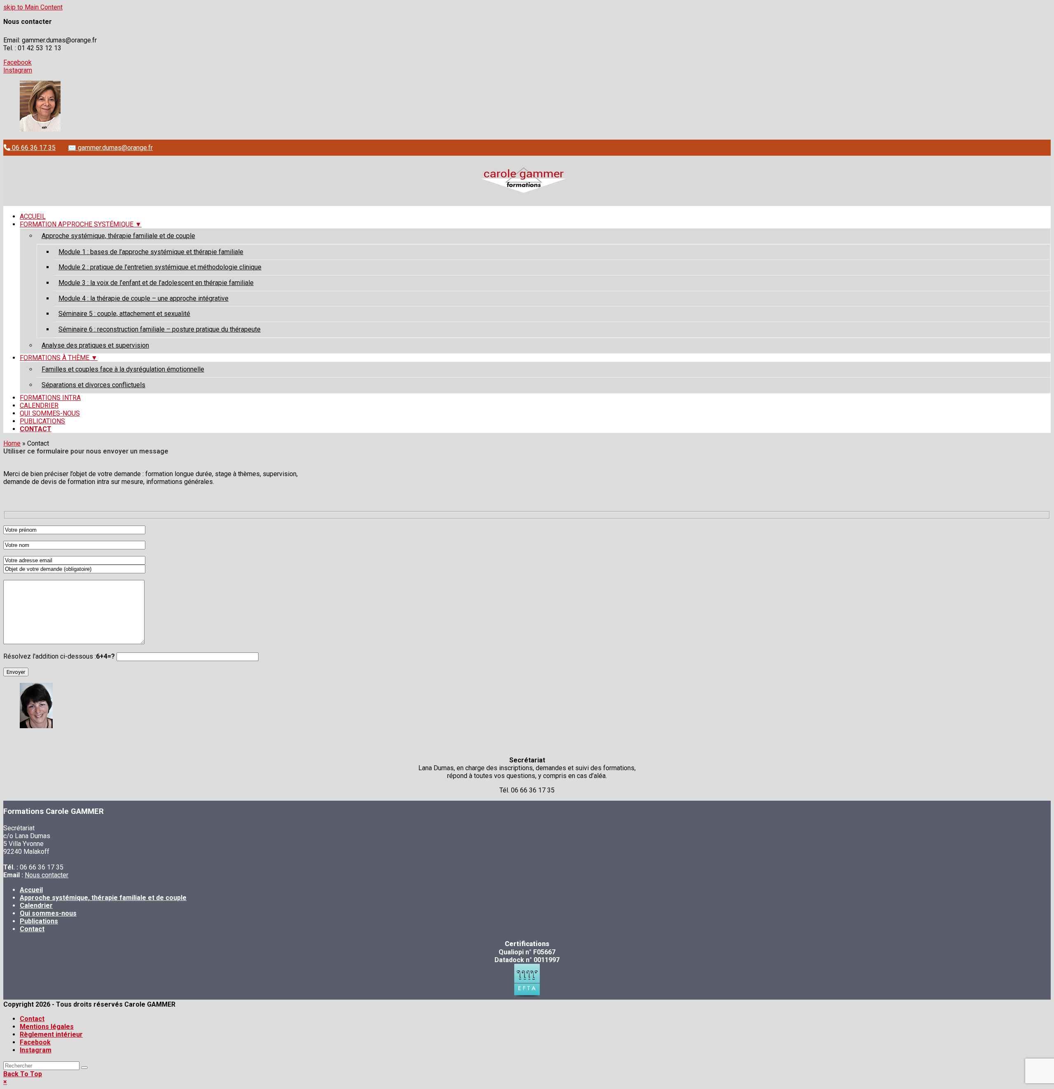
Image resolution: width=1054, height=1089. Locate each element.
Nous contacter (46, 875)
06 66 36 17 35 (33, 148)
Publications (39, 921)
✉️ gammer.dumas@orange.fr (110, 148)
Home (12, 443)
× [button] (5, 1082)
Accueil (31, 890)
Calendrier (36, 905)
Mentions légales (47, 1027)
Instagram (17, 70)
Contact (32, 929)
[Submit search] (84, 1067)
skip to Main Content (33, 7)
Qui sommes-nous (48, 913)
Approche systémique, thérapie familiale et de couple (103, 898)
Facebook (17, 62)
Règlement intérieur (51, 1034)
